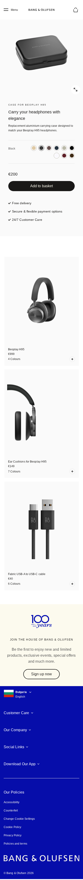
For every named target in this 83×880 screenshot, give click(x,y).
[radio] (34, 148)
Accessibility (11, 802)
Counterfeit (11, 810)
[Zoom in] (41, 53)
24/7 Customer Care (27, 219)
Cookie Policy (12, 827)
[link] (41, 186)
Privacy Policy (12, 835)
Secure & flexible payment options (37, 211)
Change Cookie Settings (19, 818)
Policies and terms (15, 843)
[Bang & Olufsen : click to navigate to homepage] (41, 10)
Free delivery (21, 203)
